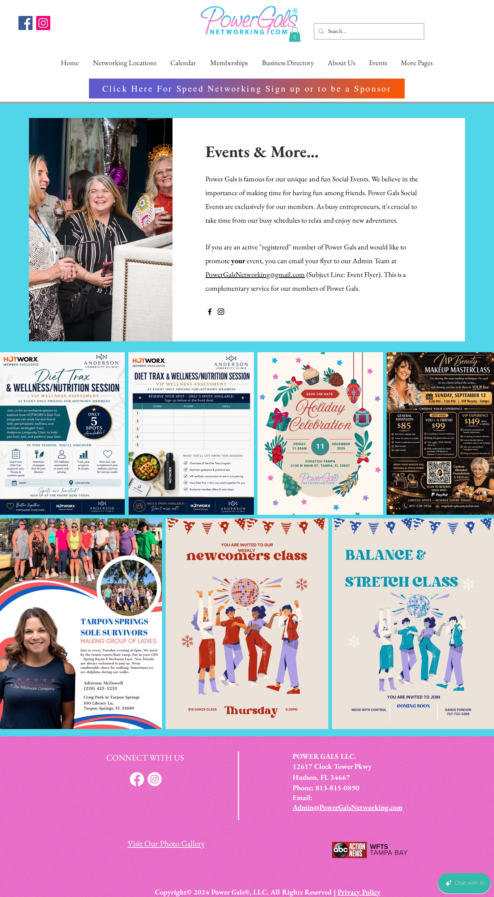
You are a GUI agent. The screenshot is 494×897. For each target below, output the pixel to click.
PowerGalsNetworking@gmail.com (255, 274)
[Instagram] (43, 23)
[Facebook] (25, 23)
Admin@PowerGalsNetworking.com (348, 807)
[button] (295, 34)
